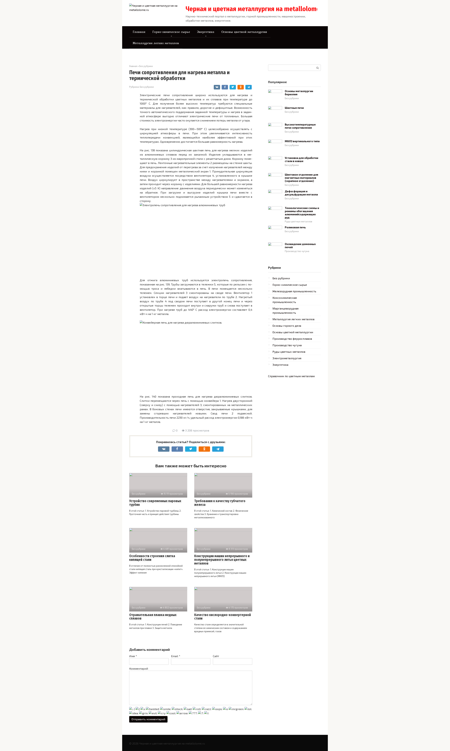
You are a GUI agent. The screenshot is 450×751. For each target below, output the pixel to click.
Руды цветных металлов (298, 221)
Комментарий (138, 668)
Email (175, 656)
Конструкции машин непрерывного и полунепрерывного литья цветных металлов (222, 559)
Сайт (216, 656)
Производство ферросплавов (292, 338)
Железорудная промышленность (294, 291)
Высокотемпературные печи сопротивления (300, 126)
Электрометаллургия (286, 358)
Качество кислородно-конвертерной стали (222, 617)
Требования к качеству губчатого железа (219, 503)
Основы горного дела (286, 325)
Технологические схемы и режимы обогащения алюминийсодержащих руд (302, 212)
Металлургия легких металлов (156, 43)
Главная (139, 31)
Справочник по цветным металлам (291, 376)
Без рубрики (147, 86)
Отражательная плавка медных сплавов (152, 617)
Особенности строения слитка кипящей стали (152, 558)
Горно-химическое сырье (171, 31)
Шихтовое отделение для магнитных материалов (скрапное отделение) (301, 177)
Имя (133, 656)
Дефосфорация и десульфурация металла (301, 193)
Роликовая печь (295, 227)
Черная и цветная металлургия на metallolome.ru (256, 9)
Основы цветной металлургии (244, 31)
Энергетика (205, 31)
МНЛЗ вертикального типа (302, 141)
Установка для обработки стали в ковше (301, 159)
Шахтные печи (294, 107)
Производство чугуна (297, 251)
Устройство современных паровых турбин (155, 503)
